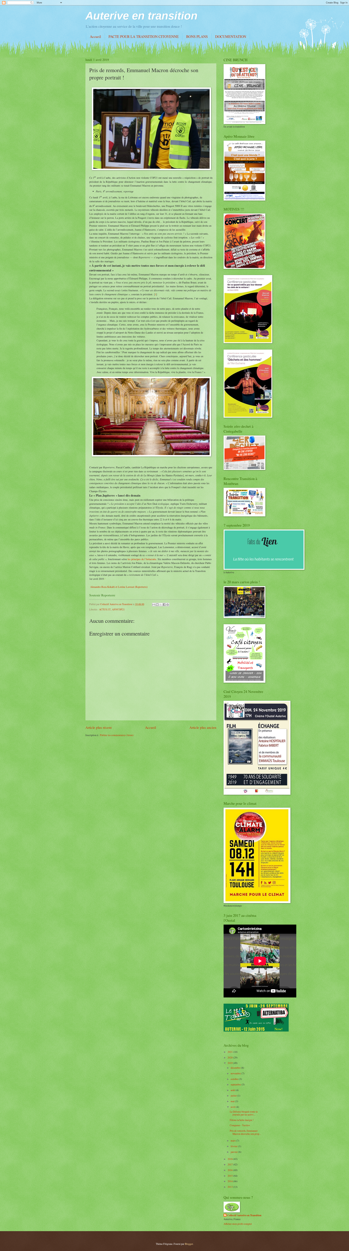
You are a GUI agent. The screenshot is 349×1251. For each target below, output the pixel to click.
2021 (230, 1052)
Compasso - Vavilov (240, 1125)
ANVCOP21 (118, 609)
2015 (230, 1175)
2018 (230, 1159)
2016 (230, 1170)
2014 (230, 1181)
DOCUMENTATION (230, 36)
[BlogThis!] (157, 604)
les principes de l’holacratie (142, 559)
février (234, 1146)
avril (233, 1107)
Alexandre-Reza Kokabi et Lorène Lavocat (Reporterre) (119, 587)
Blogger (189, 1244)
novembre (236, 1073)
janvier (234, 1152)
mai (233, 1101)
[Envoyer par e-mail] (154, 604)
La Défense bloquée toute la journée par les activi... (244, 1113)
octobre (235, 1079)
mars (233, 1140)
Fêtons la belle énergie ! (242, 1120)
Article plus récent (98, 727)
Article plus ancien (202, 727)
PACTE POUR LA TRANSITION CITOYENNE (144, 36)
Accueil (95, 36)
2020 (230, 1057)
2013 (230, 1187)
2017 (230, 1164)
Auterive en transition (141, 16)
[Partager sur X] (161, 604)
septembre (236, 1084)
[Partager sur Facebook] (164, 604)
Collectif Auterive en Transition (244, 1215)
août (233, 1090)
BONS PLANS (197, 36)
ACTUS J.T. (105, 609)
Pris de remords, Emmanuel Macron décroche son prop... (245, 1132)
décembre (236, 1067)
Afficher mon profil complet (238, 1223)
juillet (234, 1095)
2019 (230, 1063)
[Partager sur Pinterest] (167, 604)
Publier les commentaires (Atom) (117, 735)
